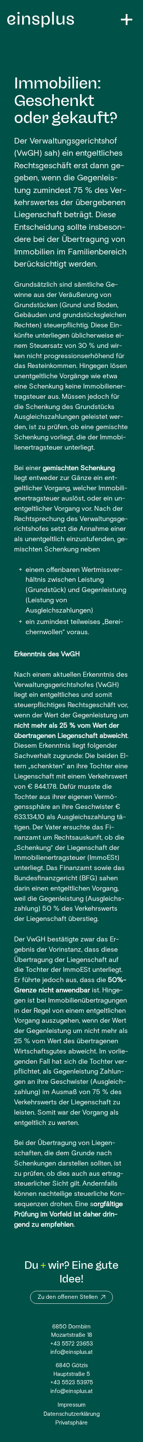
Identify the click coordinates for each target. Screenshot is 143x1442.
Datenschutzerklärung (71, 1414)
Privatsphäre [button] (71, 1423)
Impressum (71, 1405)
